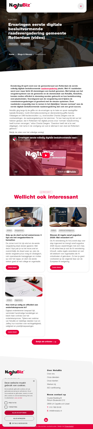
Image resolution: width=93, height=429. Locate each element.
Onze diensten (53, 377)
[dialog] (19, 403)
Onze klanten (52, 381)
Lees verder (18, 398)
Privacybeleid (69, 426)
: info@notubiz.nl (54, 411)
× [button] (34, 381)
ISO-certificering (53, 388)
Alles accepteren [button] (19, 413)
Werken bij (51, 384)
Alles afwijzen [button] (19, 418)
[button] (81, 6)
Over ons (51, 374)
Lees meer (12, 267)
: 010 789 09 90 (54, 407)
